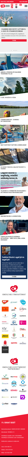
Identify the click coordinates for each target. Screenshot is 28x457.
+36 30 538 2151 (8, 446)
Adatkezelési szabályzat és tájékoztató (10, 441)
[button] (2, 17)
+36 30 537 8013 (9, 449)
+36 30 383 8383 (23, 1)
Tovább (14, 40)
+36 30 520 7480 (8, 452)
